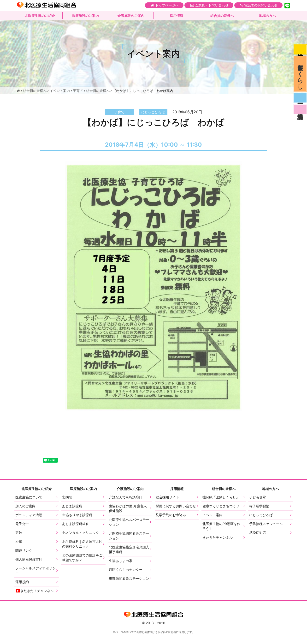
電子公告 (22, 524)
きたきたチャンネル (217, 537)
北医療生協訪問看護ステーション (129, 535)
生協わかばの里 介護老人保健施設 (128, 508)
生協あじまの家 (120, 561)
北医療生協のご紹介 (40, 15)
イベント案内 (212, 515)
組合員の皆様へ (222, 15)
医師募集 (300, 98)
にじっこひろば (261, 515)
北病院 (67, 497)
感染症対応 (300, 49)
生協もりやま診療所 (77, 515)
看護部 (300, 109)
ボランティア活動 (28, 515)
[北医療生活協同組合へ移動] (18, 91)
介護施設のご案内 (131, 15)
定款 (18, 533)
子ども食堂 (257, 497)
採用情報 (176, 15)
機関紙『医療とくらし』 (220, 497)
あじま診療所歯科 (75, 524)
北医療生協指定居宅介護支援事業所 (129, 549)
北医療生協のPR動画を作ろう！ (221, 526)
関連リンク (23, 550)
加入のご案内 (25, 506)
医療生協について (28, 497)
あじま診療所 (72, 506)
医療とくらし (300, 74)
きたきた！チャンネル (37, 591)
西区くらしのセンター (125, 570)
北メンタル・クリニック (80, 533)
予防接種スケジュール (266, 524)
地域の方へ (267, 15)
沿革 (18, 541)
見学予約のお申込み (171, 515)
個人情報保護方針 (28, 559)
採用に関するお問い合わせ (176, 506)
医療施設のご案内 (85, 15)
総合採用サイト (167, 497)
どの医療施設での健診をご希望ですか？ (82, 557)
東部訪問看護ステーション (129, 578)
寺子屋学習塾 (259, 506)
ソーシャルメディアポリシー (35, 570)
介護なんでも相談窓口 (125, 497)
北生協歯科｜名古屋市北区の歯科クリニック (82, 543)
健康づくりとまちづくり (220, 506)
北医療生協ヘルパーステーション (129, 522)
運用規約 (22, 582)
